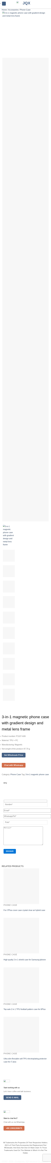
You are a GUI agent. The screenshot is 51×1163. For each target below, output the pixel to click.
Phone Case (25, 10)
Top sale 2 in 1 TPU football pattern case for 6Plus (25, 1009)
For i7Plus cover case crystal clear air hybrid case (24, 910)
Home (4, 10)
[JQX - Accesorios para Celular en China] (25, 4)
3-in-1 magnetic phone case (37, 774)
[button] (4, 4)
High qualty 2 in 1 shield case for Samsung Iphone (25, 960)
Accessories (13, 10)
